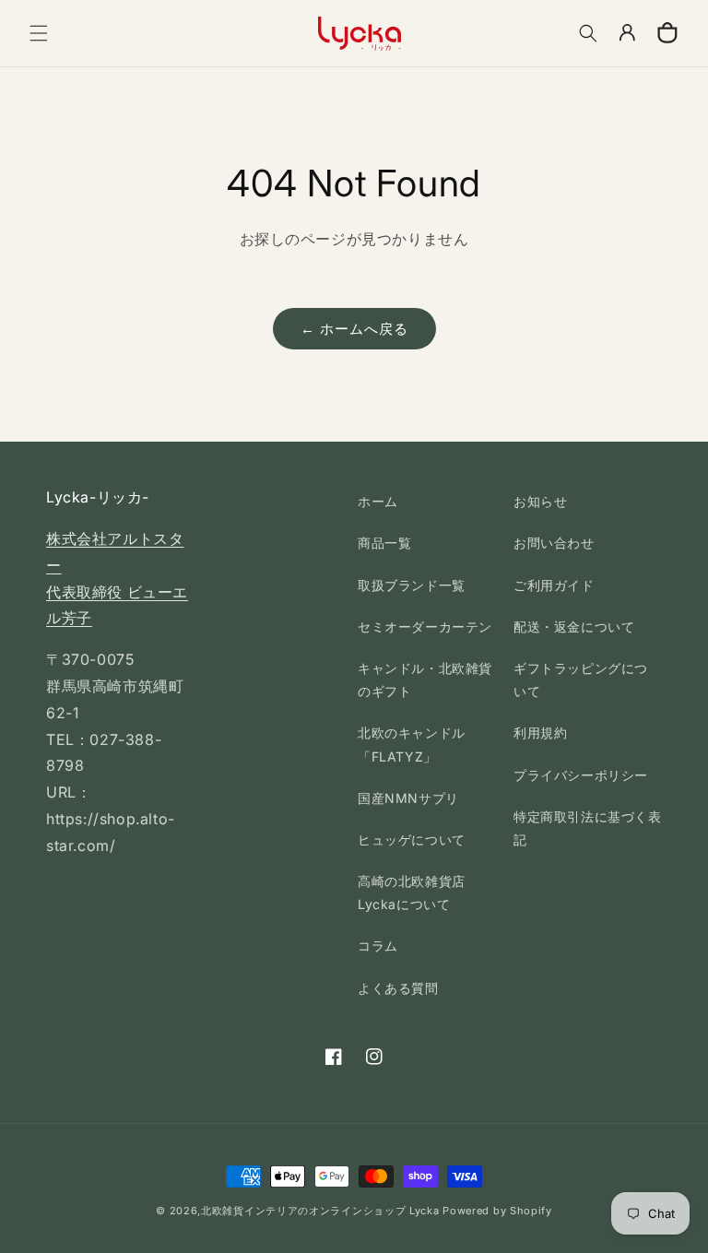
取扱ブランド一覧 (412, 585)
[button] (38, 33)
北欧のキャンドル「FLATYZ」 (412, 744)
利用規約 (540, 732)
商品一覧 (384, 542)
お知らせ (540, 501)
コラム (378, 945)
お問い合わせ (554, 542)
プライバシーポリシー (580, 775)
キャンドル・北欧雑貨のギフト (425, 679)
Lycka (424, 1210)
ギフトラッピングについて (580, 679)
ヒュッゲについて (412, 839)
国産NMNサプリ (408, 798)
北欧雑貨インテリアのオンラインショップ (303, 1210)
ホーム (378, 501)
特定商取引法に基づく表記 (587, 828)
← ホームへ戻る (354, 328)
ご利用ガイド (554, 585)
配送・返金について (573, 626)
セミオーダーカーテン (425, 626)
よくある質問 (398, 988)
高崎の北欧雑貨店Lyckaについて (412, 892)
